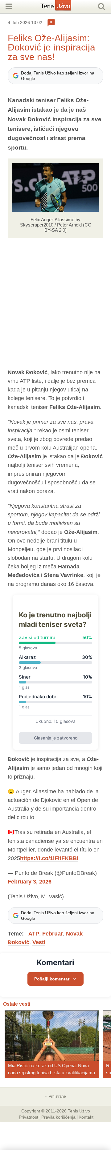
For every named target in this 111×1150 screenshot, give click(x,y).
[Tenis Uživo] (62, 7)
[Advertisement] (55, 303)
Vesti (38, 942)
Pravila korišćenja (58, 1117)
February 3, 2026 (29, 882)
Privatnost (28, 1117)
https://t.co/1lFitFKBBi (49, 858)
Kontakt (86, 1117)
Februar (52, 934)
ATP (33, 934)
